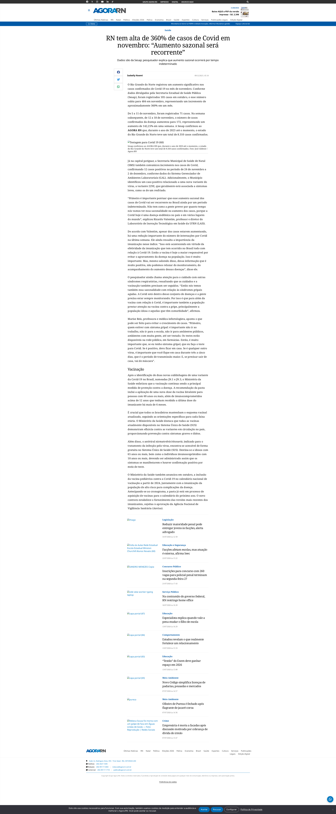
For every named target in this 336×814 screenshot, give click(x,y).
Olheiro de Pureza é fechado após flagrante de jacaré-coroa (183, 705)
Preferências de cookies (168, 782)
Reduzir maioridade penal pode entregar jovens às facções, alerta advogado (182, 528)
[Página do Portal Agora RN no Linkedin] (109, 1)
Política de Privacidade (251, 809)
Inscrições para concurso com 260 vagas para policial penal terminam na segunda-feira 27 (184, 575)
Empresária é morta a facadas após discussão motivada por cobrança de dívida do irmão (185, 729)
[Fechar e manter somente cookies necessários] (332, 809)
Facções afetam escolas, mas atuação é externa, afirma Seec (184, 551)
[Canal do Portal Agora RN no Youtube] (103, 1)
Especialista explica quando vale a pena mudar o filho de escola (183, 619)
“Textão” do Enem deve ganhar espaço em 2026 (181, 662)
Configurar (231, 809)
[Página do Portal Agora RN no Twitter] (93, 1)
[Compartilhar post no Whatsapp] (118, 87)
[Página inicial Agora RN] (96, 751)
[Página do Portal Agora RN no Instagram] (98, 1)
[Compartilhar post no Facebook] (118, 72)
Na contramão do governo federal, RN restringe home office (183, 598)
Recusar (217, 809)
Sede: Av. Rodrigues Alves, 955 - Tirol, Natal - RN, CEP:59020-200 (112, 761)
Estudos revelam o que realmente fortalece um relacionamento (183, 641)
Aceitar (204, 809)
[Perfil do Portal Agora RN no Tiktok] (114, 1)
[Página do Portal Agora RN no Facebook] (88, 1)
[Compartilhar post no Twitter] (118, 79)
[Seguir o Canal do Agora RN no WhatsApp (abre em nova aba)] (330, 799)
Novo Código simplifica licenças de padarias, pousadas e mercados (183, 684)
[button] (89, 10)
